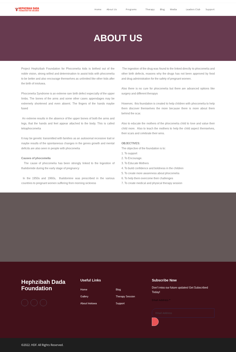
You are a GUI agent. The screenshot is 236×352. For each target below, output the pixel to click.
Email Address (161, 300)
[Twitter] (34, 302)
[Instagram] (43, 302)
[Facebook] (24, 302)
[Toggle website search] (220, 9)
